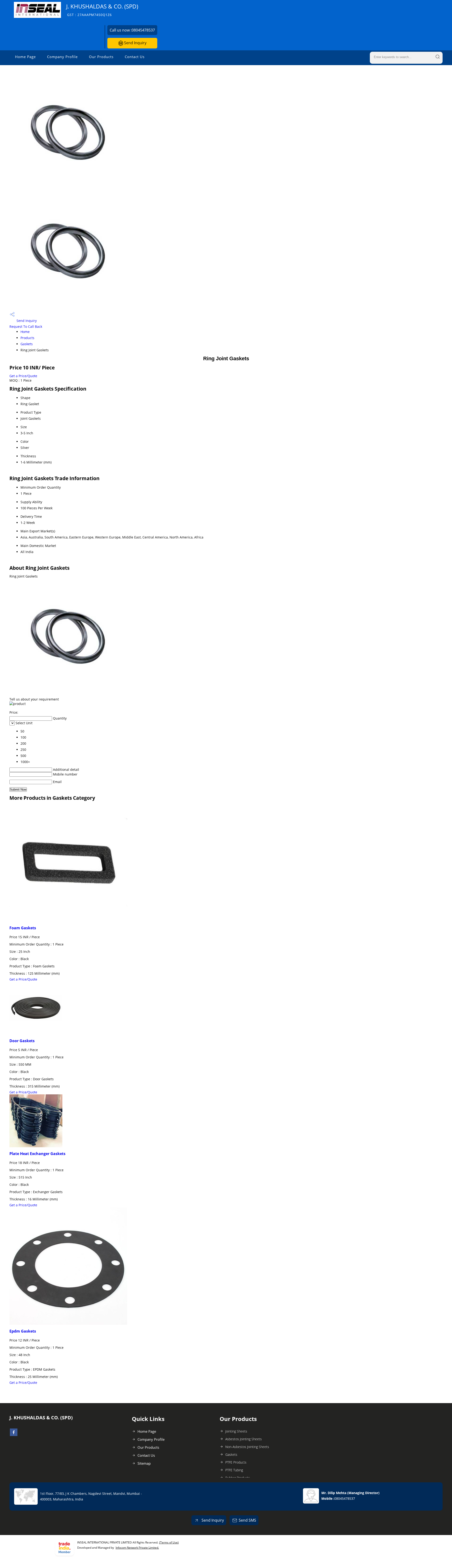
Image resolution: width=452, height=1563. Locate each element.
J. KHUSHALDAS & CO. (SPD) (102, 10)
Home (25, 331)
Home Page (25, 56)
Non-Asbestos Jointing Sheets (247, 1446)
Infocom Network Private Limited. (137, 1548)
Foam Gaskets (22, 927)
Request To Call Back (25, 326)
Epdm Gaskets (22, 1331)
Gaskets (26, 344)
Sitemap (144, 1463)
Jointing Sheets (236, 1431)
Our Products (101, 56)
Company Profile (62, 56)
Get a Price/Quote (23, 376)
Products (27, 338)
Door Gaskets (22, 1040)
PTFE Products (235, 1462)
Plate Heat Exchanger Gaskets (37, 1153)
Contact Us (135, 56)
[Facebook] (13, 1434)
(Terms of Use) (169, 1542)
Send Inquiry (134, 42)
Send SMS (247, 1520)
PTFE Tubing (234, 1470)
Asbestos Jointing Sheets (243, 1439)
